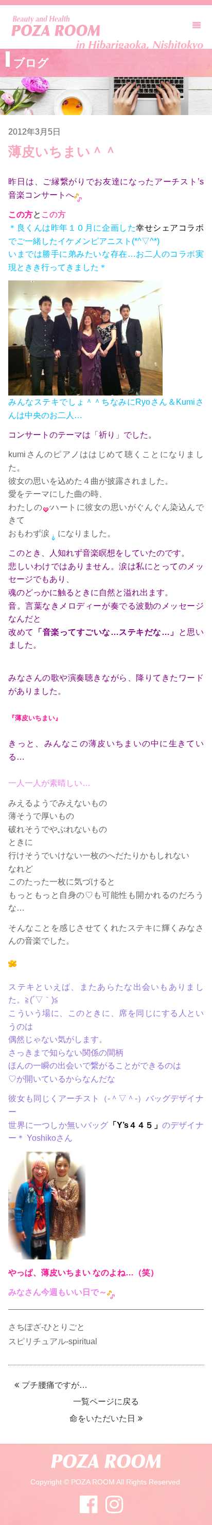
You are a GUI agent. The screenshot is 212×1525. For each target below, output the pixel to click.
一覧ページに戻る (106, 1401)
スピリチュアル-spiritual (52, 1341)
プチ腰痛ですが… (54, 1385)
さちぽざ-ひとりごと (46, 1327)
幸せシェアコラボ (170, 227)
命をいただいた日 (102, 1418)
